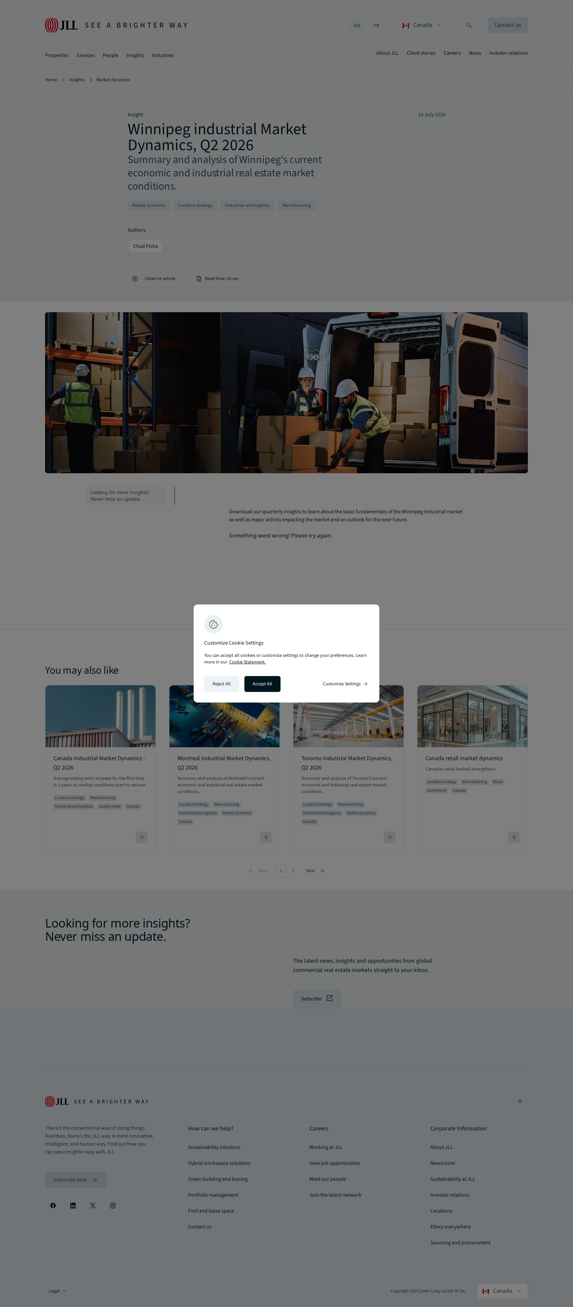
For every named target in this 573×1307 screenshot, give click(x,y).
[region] (286, 653)
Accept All (262, 684)
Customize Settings (346, 684)
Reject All (222, 684)
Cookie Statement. (247, 662)
